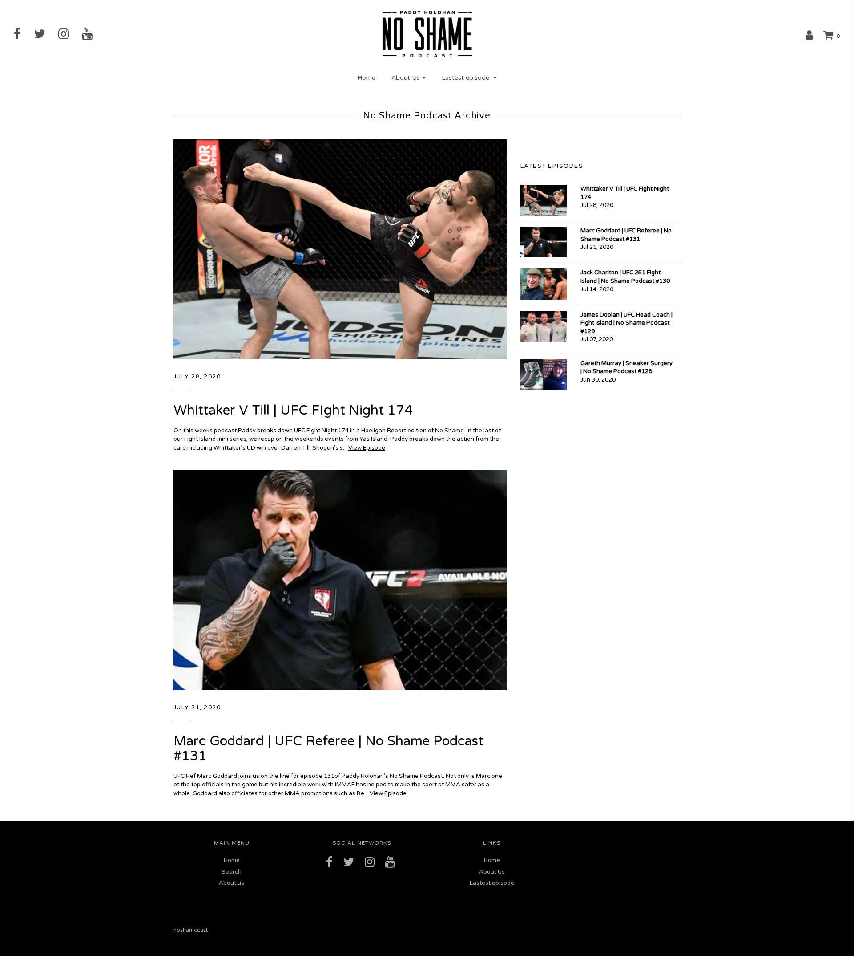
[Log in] (809, 34)
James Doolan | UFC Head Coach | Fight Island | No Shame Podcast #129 (626, 323)
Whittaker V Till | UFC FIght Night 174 (293, 410)
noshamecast (190, 930)
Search (232, 871)
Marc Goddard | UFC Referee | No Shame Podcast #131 (328, 748)
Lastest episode (492, 883)
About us (231, 883)
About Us (492, 871)
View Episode (366, 448)
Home (366, 77)
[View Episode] (340, 249)
